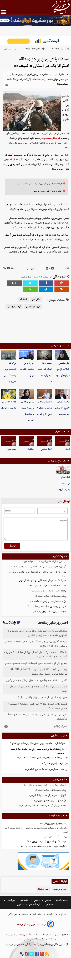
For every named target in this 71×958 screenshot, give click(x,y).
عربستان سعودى (33, 307)
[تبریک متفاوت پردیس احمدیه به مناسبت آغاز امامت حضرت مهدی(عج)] (26, 394)
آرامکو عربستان (14, 307)
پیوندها (25, 914)
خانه (15, 49)
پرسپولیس (11, 449)
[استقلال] (26, 441)
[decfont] (47, 268)
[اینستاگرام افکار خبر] (26, 954)
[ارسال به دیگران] (8, 268)
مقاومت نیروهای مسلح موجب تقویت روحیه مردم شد (43, 846)
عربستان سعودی (51, 138)
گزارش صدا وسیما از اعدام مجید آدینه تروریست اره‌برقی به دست (38, 567)
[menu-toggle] (3, 12)
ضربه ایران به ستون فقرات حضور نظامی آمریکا (46, 606)
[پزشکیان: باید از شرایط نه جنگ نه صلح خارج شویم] (44, 394)
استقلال (30, 449)
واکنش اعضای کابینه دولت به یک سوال (49, 591)
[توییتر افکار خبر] (31, 954)
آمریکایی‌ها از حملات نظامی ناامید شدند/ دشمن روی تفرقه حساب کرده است (36, 830)
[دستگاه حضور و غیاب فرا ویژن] (43, 869)
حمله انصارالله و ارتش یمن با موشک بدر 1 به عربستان (40, 184)
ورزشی (36, 900)
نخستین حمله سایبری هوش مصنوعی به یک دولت (45, 586)
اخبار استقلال (43, 889)
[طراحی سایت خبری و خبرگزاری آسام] (50, 925)
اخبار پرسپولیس (60, 889)
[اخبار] (62, 441)
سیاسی (48, 900)
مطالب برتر (60, 431)
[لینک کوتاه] (4, 268)
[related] (6, 84)
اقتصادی (24, 900)
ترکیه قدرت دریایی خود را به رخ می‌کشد (48, 800)
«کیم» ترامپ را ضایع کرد (53, 763)
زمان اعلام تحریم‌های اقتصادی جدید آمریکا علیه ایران (40, 758)
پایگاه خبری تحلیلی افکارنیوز (19, 935)
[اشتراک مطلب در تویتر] (30, 283)
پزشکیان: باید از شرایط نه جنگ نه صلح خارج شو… (44, 408)
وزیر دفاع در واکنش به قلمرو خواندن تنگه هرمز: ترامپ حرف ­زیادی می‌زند (37, 574)
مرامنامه (50, 914)
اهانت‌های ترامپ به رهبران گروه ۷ (63, 483)
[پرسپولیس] (8, 441)
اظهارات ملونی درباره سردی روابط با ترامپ (47, 612)
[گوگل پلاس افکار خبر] (42, 954)
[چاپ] (11, 268)
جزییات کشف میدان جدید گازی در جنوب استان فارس (42, 580)
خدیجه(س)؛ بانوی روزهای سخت (52, 824)
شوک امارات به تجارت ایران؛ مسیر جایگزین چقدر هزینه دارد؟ (37, 743)
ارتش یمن (36, 299)
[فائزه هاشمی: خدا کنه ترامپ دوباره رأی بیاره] (62, 355)
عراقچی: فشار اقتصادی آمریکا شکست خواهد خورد (44, 562)
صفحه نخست (62, 900)
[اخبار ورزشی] (44, 441)
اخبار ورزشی (46, 449)
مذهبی (20, 904)
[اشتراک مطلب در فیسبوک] (46, 283)
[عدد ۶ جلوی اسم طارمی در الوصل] (8, 394)
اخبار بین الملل (61, 155)
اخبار (67, 449)
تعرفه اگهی (12, 914)
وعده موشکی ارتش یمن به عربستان (47, 191)
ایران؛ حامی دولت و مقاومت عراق (27, 369)
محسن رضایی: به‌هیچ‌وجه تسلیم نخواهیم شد (62, 408)
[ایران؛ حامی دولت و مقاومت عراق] (26, 355)
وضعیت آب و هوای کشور (55, 837)
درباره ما (62, 914)
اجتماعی (49, 904)
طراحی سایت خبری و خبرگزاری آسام (31, 924)
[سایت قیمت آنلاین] (35, 40)
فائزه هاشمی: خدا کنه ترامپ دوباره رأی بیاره (63, 369)
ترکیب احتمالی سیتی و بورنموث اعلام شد (48, 601)
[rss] (47, 954)
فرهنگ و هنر (34, 904)
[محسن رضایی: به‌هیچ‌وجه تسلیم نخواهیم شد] (62, 394)
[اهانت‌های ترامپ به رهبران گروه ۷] (63, 469)
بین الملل (7, 49)
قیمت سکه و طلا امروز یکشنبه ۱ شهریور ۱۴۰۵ (46, 841)
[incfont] (52, 268)
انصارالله (14, 159)
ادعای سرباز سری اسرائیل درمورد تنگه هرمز (44, 769)
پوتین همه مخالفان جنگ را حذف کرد (50, 596)
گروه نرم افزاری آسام (29, 944)
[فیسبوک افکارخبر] (37, 954)
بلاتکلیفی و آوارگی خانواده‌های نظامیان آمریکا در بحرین (42, 806)
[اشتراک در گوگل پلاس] (61, 283)
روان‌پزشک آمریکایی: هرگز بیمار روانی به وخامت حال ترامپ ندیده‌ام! (37, 751)
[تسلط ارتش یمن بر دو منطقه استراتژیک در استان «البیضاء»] (46, 289)
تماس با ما (37, 914)
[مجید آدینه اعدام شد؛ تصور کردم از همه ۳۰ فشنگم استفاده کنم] (44, 355)
